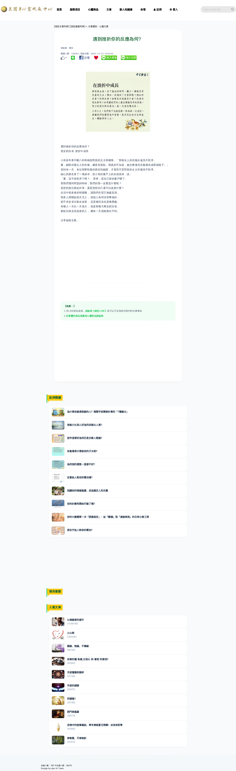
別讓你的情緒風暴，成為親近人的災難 (87, 490)
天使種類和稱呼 (75, 672)
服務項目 (75, 9)
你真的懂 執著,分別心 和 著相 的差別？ (88, 659)
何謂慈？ (72, 698)
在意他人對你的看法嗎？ (80, 477)
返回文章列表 (61, 26)
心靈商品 (93, 9)
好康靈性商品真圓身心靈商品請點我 (84, 316)
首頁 (59, 9)
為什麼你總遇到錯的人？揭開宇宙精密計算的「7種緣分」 (98, 411)
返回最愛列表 (77, 26)
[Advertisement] (118, 254)
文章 (109, 9)
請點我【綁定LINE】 (96, 311)
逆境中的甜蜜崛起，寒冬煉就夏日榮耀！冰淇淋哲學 (94, 725)
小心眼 (70, 633)
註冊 (159, 9)
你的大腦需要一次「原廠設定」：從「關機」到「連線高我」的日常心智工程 (108, 516)
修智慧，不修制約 (76, 738)
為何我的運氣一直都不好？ (81, 464)
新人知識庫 (126, 9)
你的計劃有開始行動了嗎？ (81, 503)
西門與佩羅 (73, 711)
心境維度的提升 (75, 619)
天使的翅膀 (73, 685)
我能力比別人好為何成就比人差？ (85, 424)
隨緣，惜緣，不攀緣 (78, 646)
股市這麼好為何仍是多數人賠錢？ (85, 438)
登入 (175, 9)
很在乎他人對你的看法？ (80, 530)
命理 (143, 9)
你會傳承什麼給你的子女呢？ (82, 451)
